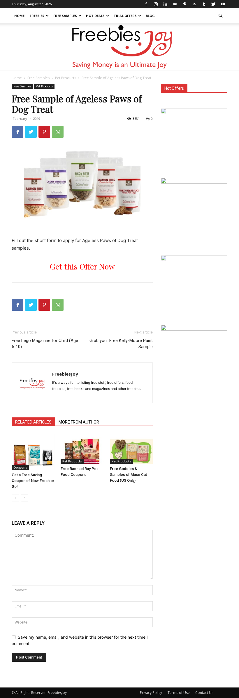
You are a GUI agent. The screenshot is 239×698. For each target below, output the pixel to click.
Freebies (37, 15)
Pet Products (65, 77)
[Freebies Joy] (120, 47)
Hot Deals (95, 15)
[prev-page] (15, 498)
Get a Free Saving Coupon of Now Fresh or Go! (33, 481)
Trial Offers (125, 15)
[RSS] (194, 4)
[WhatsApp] (58, 132)
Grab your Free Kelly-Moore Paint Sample (121, 343)
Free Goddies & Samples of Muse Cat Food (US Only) (128, 475)
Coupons (20, 467)
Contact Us (204, 692)
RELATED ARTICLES (33, 422)
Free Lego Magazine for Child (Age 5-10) (45, 343)
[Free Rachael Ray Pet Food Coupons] (82, 449)
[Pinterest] (184, 4)
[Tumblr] (203, 4)
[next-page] (24, 498)
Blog (150, 15)
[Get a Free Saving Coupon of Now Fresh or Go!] (33, 452)
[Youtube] (223, 4)
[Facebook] (146, 4)
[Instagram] (155, 4)
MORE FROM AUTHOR (79, 422)
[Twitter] (213, 4)
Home (19, 15)
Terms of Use (179, 692)
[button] (220, 16)
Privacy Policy (151, 692)
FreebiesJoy (65, 374)
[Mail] (175, 4)
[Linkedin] (165, 4)
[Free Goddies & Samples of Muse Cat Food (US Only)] (131, 449)
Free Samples (65, 15)
